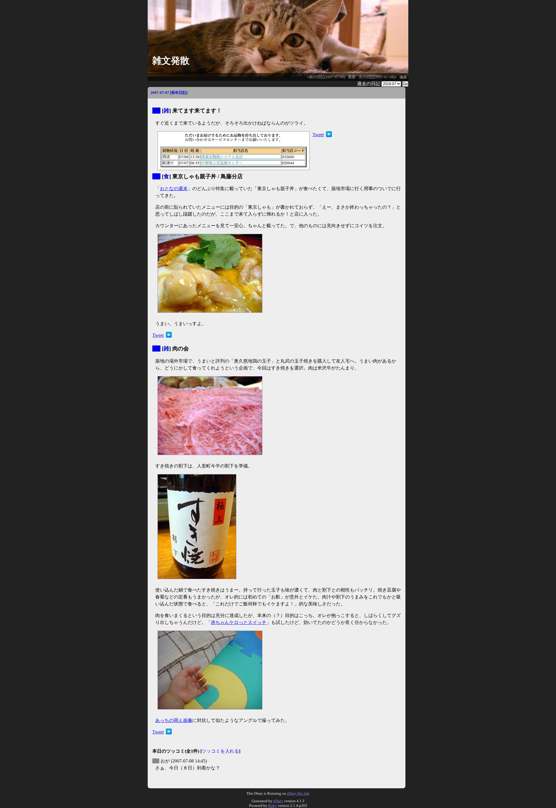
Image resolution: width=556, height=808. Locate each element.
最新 (352, 77)
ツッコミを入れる (220, 751)
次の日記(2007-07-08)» (378, 77)
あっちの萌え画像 (173, 720)
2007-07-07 (160, 92)
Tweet (318, 134)
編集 (403, 77)
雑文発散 (170, 60)
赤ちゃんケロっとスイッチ (238, 622)
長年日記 (178, 92)
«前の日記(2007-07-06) (326, 77)
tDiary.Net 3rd (298, 793)
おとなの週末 (174, 188)
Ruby (272, 805)
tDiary (278, 801)
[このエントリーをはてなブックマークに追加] (329, 135)
